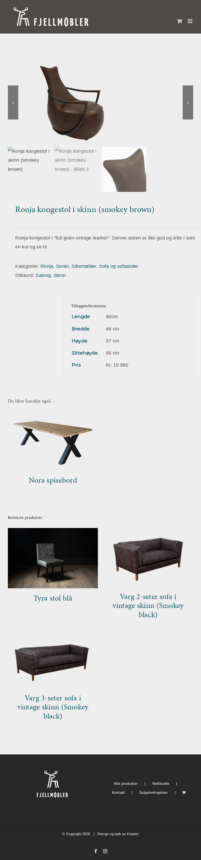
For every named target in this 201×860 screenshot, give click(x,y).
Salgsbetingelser (153, 792)
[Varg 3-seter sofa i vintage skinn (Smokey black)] (53, 633)
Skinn (60, 275)
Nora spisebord (53, 480)
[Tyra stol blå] (53, 532)
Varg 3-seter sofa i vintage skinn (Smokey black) (52, 707)
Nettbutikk (161, 783)
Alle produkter (126, 783)
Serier (62, 266)
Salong (43, 275)
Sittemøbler (83, 266)
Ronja (47, 266)
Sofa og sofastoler (118, 266)
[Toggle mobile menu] (190, 21)
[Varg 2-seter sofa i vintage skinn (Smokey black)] (148, 532)
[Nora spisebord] (53, 416)
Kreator (132, 834)
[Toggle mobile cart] (179, 21)
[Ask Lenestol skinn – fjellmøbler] (100, 102)
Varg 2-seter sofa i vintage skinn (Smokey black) (148, 605)
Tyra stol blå (53, 598)
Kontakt (118, 792)
